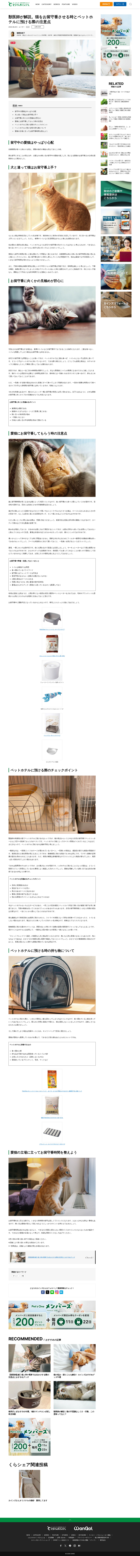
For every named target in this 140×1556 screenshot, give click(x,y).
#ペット (15, 1276)
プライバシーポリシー (84, 1537)
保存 (14, 42)
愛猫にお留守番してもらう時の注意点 (29, 121)
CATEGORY (47, 4)
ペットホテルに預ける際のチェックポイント (31, 125)
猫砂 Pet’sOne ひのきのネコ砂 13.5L (52, 1117)
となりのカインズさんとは (36, 1537)
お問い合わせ (61, 1537)
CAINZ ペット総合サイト (61, 1540)
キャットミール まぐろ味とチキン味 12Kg (52, 656)
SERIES (57, 4)
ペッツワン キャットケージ (52, 735)
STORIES (65, 1535)
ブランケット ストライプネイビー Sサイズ (52, 1144)
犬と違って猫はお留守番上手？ (26, 115)
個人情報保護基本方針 (102, 1537)
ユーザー (21, 27)
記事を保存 (38, 27)
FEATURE (66, 4)
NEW (38, 4)
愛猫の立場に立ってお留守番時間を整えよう (31, 131)
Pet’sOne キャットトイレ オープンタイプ (52, 629)
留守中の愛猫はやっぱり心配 (25, 111)
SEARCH (130, 4)
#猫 (23, 1276)
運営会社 (103, 1540)
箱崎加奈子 (21, 33)
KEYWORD (82, 1535)
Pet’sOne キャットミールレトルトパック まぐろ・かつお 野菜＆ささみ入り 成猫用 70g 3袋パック (52, 1091)
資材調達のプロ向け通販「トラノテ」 (84, 1540)
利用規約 (71, 1537)
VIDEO (75, 4)
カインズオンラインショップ (40, 1540)
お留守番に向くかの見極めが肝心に (28, 118)
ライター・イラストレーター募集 (100, 1535)
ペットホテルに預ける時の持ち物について (30, 128)
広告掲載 (51, 1537)
